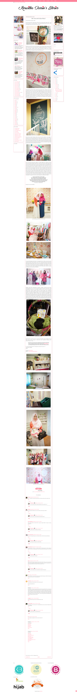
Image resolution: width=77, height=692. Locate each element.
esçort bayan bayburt (30, 637)
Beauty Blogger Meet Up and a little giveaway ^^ (20, 51)
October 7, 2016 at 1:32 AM (34, 587)
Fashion (48, 0)
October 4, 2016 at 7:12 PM (38, 528)
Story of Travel (16, 90)
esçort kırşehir (29, 634)
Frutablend (29, 598)
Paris (15, 115)
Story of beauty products (37, 491)
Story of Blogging (17, 81)
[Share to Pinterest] (41, 490)
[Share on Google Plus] (41, 489)
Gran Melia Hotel (17, 129)
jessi (28, 616)
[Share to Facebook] (40, 490)
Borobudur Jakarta (17, 128)
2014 (55, 99)
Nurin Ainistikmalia (30, 521)
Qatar (15, 117)
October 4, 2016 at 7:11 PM (38, 515)
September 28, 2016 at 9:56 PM (35, 509)
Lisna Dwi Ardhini (30, 603)
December (56, 84)
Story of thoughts (17, 95)
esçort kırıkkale (30, 638)
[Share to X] (40, 490)
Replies (30, 501)
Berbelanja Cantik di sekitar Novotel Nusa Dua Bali (58, 91)
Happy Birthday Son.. (17, 65)
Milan (15, 113)
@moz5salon (31, 350)
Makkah (16, 111)
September (56, 88)
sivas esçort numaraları (31, 635)
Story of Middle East (17, 89)
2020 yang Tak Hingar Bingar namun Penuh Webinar (20, 43)
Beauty (40, 0)
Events (44, 0)
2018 (55, 81)
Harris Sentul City (17, 132)
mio (28, 574)
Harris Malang (16, 131)
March (56, 96)
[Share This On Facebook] (36, 489)
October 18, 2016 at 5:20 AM (36, 603)
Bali (15, 100)
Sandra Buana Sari (30, 546)
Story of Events (43, 491)
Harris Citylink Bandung (18, 130)
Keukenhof (16, 107)
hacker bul (29, 624)
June (56, 95)
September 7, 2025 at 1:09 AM (35, 621)
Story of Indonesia (17, 88)
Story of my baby (17, 94)
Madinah (16, 110)
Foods (52, 0)
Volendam (16, 124)
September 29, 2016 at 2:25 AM (37, 534)
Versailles (16, 123)
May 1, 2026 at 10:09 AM (34, 631)
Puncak (15, 116)
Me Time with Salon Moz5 (58, 89)
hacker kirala (29, 623)
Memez (29, 560)
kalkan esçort (29, 640)
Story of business (17, 93)
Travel (55, 0)
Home (21, 0)
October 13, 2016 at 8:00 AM (34, 598)
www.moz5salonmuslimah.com (32, 351)
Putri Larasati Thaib (30, 534)
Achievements (35, 0)
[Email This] (38, 490)
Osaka (15, 114)
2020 (55, 78)
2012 (55, 100)
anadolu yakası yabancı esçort (31, 639)
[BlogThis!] (39, 490)
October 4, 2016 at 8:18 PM (32, 574)
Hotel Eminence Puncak (17, 135)
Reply (28, 499)
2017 (55, 82)
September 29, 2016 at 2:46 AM (37, 546)
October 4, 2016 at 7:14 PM (38, 568)
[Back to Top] (76, 691)
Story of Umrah (17, 91)
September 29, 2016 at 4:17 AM (34, 560)
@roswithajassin (46, 343)
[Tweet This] (37, 489)
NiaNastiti (29, 509)
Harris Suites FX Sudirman (18, 133)
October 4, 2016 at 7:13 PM (38, 554)
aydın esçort (29, 633)
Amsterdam (16, 99)
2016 (55, 83)
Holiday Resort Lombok (18, 134)
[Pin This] (39, 489)
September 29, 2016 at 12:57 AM (37, 521)
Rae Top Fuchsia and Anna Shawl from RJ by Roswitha (20, 72)
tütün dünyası (29, 625)
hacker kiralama (30, 627)
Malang (15, 112)
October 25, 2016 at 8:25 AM (39, 610)
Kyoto (15, 108)
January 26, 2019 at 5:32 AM (33, 616)
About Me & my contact (27, 0)
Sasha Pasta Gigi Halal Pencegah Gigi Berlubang (20, 59)
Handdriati (41, 691)
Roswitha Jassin (32, 515)
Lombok (16, 109)
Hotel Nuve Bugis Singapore (18, 136)
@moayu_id (37, 370)
